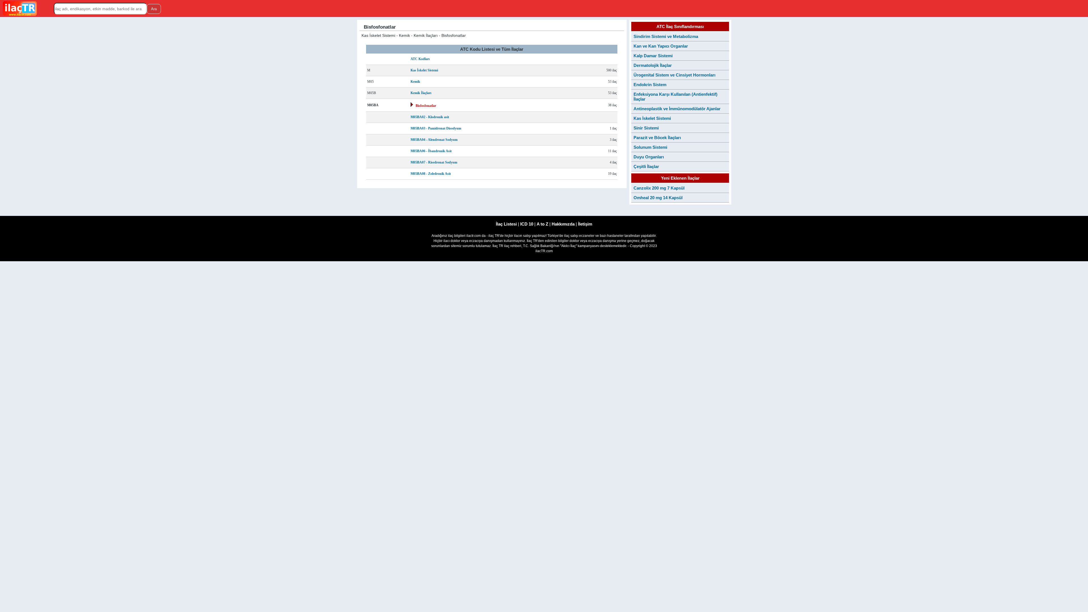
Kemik (415, 82)
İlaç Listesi (506, 224)
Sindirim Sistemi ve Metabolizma (666, 36)
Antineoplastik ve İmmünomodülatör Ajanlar (677, 108)
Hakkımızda (563, 224)
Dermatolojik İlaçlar (653, 65)
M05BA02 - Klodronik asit (430, 117)
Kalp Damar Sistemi (653, 55)
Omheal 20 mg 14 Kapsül (658, 197)
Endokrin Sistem (650, 84)
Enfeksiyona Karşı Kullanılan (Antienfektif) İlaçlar (675, 96)
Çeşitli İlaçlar (646, 166)
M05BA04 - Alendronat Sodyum (434, 140)
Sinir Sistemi (646, 128)
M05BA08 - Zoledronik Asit (431, 174)
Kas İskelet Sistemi (424, 70)
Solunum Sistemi (650, 147)
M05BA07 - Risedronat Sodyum (434, 162)
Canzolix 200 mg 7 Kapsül (659, 188)
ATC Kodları (420, 59)
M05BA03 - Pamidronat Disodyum (436, 128)
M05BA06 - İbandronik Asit (431, 151)
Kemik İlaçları (421, 93)
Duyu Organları (649, 156)
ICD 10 (526, 224)
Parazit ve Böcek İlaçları (657, 137)
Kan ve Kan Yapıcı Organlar (661, 46)
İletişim (585, 224)
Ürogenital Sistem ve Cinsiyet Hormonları (674, 75)
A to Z (542, 224)
